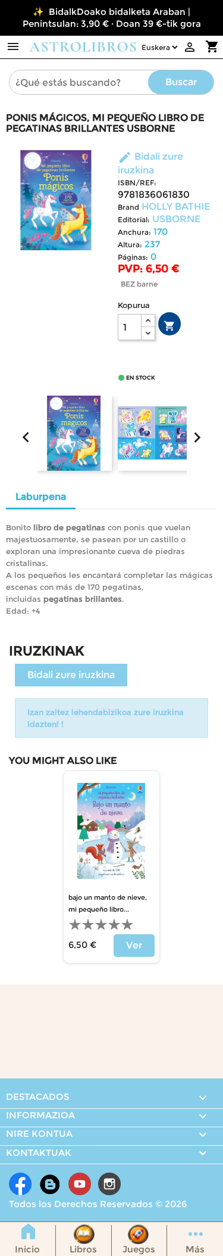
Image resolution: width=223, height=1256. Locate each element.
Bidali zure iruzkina (71, 674)
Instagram (109, 1184)
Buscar (181, 82)
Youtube (79, 1184)
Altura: (130, 244)
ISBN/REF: (137, 182)
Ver (134, 945)
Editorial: (134, 219)
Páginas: (133, 257)
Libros (83, 1249)
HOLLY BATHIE (176, 206)
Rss (50, 1184)
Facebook (20, 1184)
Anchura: (134, 232)
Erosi (169, 326)
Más (195, 1249)
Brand (128, 207)
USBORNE (176, 219)
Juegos (139, 1249)
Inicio (27, 1249)
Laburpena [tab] (40, 496)
